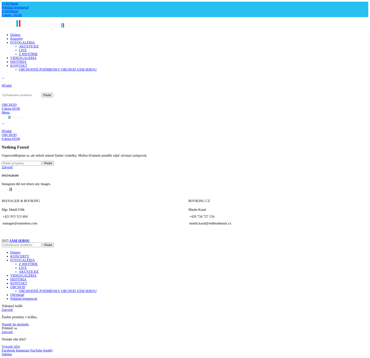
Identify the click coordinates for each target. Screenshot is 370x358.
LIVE (23, 50)
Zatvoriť (7, 167)
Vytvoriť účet (11, 346)
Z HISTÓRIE (28, 54)
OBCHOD (9, 105)
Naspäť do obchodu (15, 324)
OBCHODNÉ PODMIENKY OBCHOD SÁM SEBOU (58, 69)
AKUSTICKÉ (29, 46)
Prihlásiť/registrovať (23, 298)
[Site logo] (27, 27)
